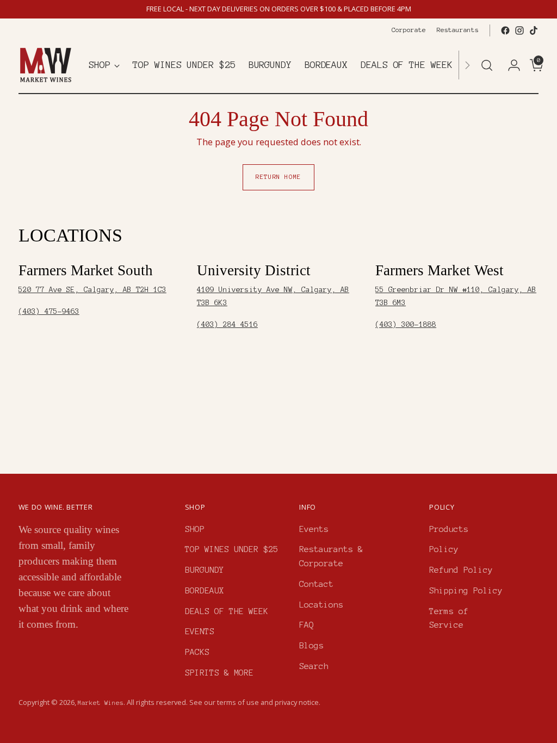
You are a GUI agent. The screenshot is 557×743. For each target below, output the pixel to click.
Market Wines (100, 702)
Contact (316, 584)
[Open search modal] (487, 65)
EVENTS (199, 631)
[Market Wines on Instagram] (519, 30)
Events (314, 529)
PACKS (197, 652)
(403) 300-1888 (405, 324)
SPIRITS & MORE (219, 672)
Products (448, 529)
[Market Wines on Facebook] (505, 30)
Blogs (311, 645)
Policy (444, 549)
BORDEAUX (204, 590)
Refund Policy (461, 569)
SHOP (195, 529)
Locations (321, 604)
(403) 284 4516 (227, 324)
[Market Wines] (45, 65)
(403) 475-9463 (48, 311)
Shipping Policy (466, 590)
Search (314, 666)
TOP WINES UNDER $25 (231, 549)
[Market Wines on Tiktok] (534, 30)
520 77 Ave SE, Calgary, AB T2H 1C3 (92, 290)
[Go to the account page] (510, 65)
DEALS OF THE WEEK (226, 611)
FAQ (306, 624)
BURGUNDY (204, 569)
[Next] (467, 65)
